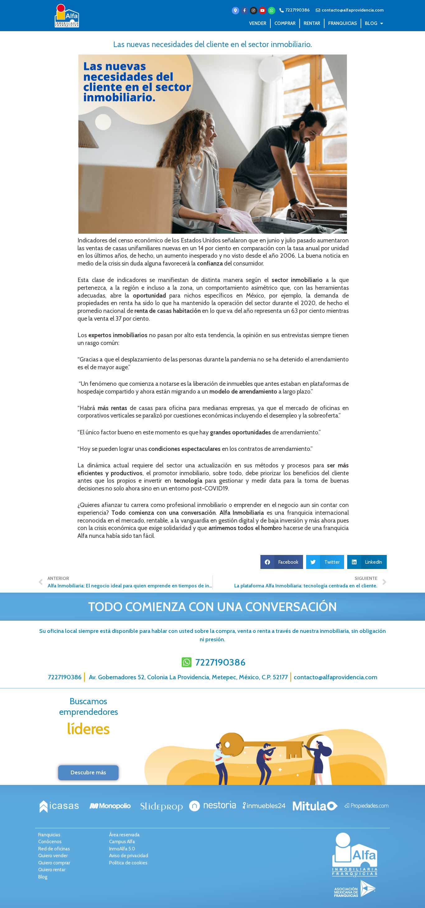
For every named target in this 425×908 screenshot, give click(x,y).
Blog (371, 23)
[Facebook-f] (244, 10)
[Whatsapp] (271, 10)
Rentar (312, 23)
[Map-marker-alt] (235, 10)
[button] (281, 562)
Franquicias (342, 23)
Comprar (285, 23)
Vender (257, 23)
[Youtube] (262, 10)
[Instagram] (253, 10)
